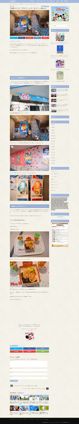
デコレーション (65, 203)
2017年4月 (53, 157)
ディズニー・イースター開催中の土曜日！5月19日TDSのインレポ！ (62, 95)
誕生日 (67, 208)
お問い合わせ (66, 1)
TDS (44, 1)
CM (57, 197)
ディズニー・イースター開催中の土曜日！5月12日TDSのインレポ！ (62, 105)
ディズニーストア (53, 203)
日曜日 (52, 208)
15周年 (52, 197)
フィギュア (61, 204)
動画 (57, 1)
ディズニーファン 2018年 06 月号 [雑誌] (57, 81)
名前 (11, 368)
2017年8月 (53, 146)
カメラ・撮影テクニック (55, 173)
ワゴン (65, 205)
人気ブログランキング (29, 340)
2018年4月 (53, 127)
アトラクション (57, 199)
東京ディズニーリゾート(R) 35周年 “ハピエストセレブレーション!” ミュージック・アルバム (59, 43)
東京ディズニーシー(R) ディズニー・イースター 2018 (60, 69)
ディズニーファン (60, 203)
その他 (61, 1)
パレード (57, 204)
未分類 (52, 179)
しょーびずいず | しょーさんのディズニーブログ (55, 422)
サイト (11, 376)
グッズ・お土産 (53, 176)
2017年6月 (53, 152)
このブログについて (32, 1)
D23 (59, 197)
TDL (41, 1)
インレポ (61, 199)
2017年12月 (53, 135)
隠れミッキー (53, 1)
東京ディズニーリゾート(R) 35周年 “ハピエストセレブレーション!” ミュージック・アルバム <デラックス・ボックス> (59, 56)
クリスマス (65, 200)
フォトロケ (65, 204)
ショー (58, 201)
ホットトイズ (53, 205)
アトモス (52, 199)
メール (11, 372)
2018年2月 (53, 132)
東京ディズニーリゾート (55, 187)
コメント (11, 360)
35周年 (55, 197)
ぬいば (66, 197)
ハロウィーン (53, 204)
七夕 (67, 205)
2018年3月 (53, 130)
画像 (60, 208)
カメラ (52, 200)
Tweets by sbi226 (60, 216)
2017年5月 (53, 154)
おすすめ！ (62, 197)
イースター (65, 199)
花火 (64, 208)
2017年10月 (53, 141)
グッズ (48, 1)
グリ (52, 201)
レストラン (20, 345)
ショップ (54, 201)
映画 (54, 208)
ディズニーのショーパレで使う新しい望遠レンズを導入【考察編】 (62, 90)
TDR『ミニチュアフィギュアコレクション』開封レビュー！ (62, 100)
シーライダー (62, 201)
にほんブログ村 (29, 330)
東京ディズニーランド (14, 345)
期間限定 (57, 208)
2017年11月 (53, 138)
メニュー (57, 205)
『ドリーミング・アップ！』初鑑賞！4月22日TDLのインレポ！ (62, 110)
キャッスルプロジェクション (58, 200)
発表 (62, 208)
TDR (38, 1)
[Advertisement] (29, 64)
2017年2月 (53, 163)
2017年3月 (53, 160)
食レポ (25, 345)
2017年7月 (53, 149)
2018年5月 (53, 124)
